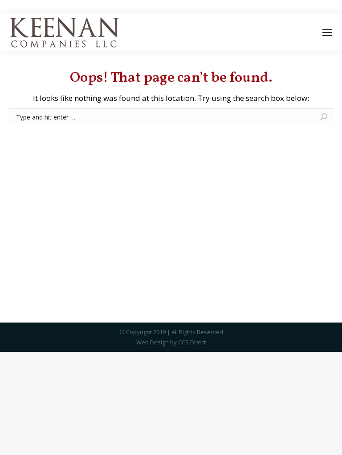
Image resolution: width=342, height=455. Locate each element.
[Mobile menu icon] (327, 32)
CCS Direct (192, 342)
